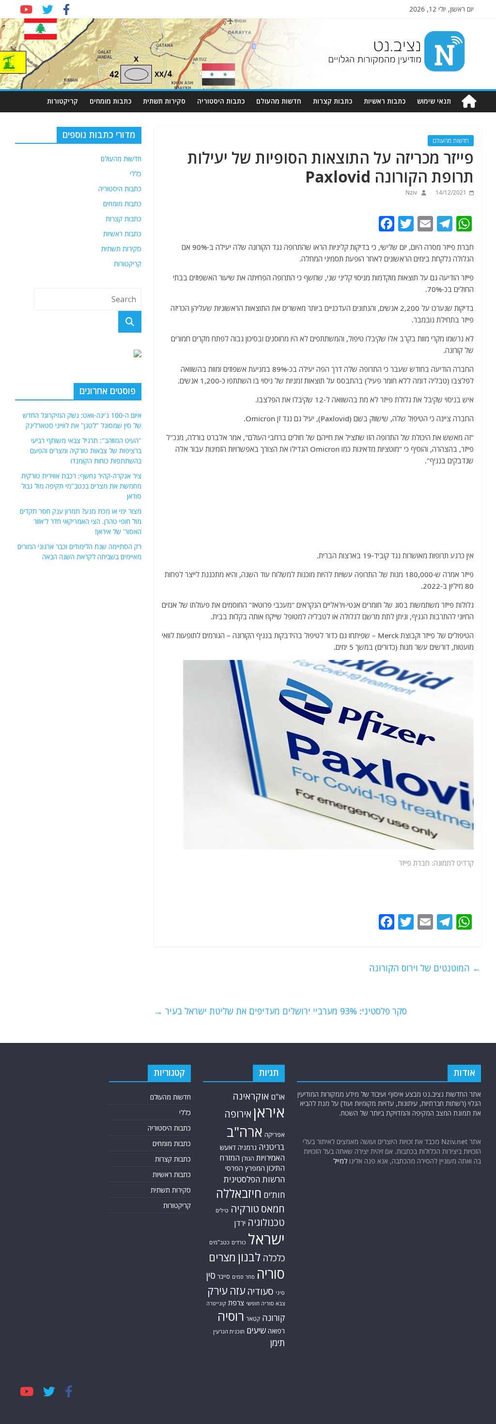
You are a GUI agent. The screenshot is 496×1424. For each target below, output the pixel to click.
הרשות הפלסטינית (254, 1179)
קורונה (273, 1317)
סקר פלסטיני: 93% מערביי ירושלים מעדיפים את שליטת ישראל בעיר (280, 1011)
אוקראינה (250, 1095)
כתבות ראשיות (384, 101)
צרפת (236, 1302)
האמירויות (270, 1157)
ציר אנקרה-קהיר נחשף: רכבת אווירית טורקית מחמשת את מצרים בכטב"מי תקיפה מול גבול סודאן (81, 486)
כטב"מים (219, 1242)
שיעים (256, 1330)
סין (211, 1275)
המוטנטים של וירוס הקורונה (425, 968)
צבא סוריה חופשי (265, 1303)
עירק (217, 1291)
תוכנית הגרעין (229, 1331)
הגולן (248, 1158)
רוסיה (230, 1316)
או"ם (278, 1096)
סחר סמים (243, 1276)
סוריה (271, 1274)
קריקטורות (62, 101)
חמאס (273, 1208)
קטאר (253, 1319)
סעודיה (260, 1291)
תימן (277, 1342)
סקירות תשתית (164, 101)
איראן (269, 1112)
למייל (340, 1160)
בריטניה (272, 1146)
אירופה (237, 1113)
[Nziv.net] (469, 101)
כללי (135, 173)
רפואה (276, 1330)
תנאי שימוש (434, 101)
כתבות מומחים (110, 101)
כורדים (239, 1242)
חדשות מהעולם (278, 101)
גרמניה (247, 1147)
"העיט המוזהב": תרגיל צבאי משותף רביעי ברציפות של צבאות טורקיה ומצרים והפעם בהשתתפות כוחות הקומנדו (85, 450)
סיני (280, 1292)
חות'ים (274, 1194)
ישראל (266, 1239)
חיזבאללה (239, 1193)
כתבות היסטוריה (221, 101)
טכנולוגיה (266, 1222)
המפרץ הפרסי (245, 1168)
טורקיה (245, 1208)
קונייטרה (216, 1303)
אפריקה (274, 1134)
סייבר (223, 1276)
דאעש (228, 1147)
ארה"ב (245, 1131)
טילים (222, 1210)
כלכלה (274, 1258)
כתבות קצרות (332, 101)
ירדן (240, 1223)
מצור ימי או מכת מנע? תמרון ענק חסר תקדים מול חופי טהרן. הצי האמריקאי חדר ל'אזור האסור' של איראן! (80, 521)
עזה (237, 1291)
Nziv (411, 192)
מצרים (222, 1257)
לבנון (249, 1257)
